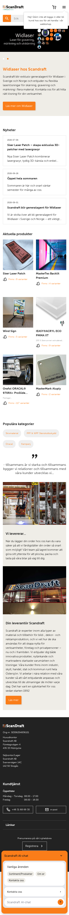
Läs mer (13, 700)
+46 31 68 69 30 (21, 809)
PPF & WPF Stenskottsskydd (41, 433)
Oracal (9, 444)
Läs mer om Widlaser (19, 106)
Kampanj (26, 444)
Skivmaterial (12, 433)
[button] (3, 58)
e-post (53, 809)
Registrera (31, 846)
